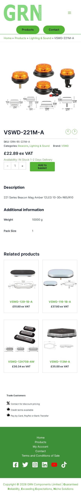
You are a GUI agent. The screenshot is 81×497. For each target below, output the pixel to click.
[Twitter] (26, 465)
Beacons (23, 145)
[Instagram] (35, 465)
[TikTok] (64, 465)
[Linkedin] (45, 465)
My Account (40, 446)
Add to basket (42, 166)
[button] (27, 30)
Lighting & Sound (40, 145)
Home (40, 437)
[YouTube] (55, 465)
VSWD (65, 145)
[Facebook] (16, 465)
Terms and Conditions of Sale (41, 455)
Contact (40, 451)
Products (40, 442)
